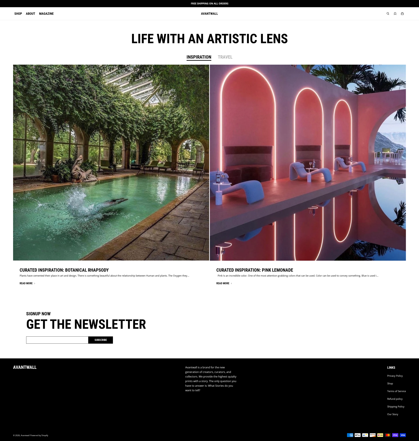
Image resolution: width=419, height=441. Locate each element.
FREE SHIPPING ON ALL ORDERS (209, 3)
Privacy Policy (395, 376)
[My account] (395, 13)
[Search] (388, 13)
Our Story (392, 414)
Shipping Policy (395, 406)
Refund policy (395, 399)
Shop (390, 383)
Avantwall (25, 435)
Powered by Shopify (39, 435)
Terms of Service (396, 391)
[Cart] (402, 13)
